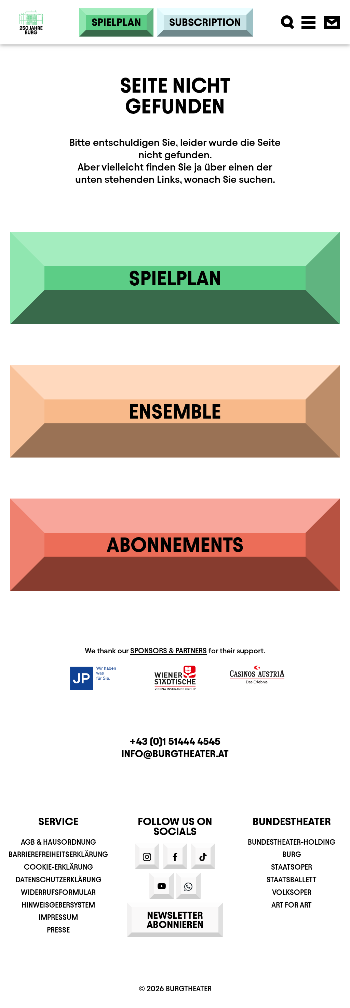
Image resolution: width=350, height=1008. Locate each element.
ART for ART (291, 905)
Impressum (58, 917)
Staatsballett (292, 880)
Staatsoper (291, 867)
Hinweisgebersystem (58, 905)
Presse (58, 930)
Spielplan (116, 22)
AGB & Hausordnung (58, 842)
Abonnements (175, 545)
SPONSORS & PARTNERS (168, 651)
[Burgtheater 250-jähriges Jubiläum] (31, 22)
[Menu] (308, 22)
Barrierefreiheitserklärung (58, 854)
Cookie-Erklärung (58, 867)
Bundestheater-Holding (291, 842)
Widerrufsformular (58, 892)
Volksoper (291, 892)
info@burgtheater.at (175, 753)
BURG (291, 854)
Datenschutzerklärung (58, 880)
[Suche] (288, 22)
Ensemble (175, 411)
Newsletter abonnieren (175, 920)
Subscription (205, 22)
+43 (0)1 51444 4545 (175, 741)
